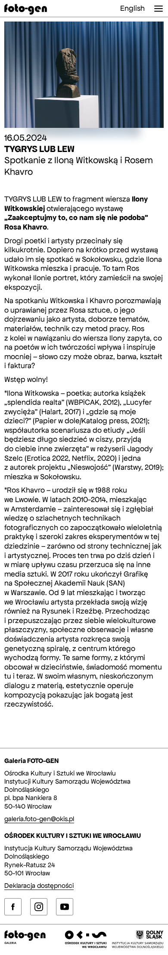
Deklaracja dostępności (39, 885)
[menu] (158, 8)
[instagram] (38, 906)
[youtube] (64, 906)
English (132, 8)
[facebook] (13, 906)
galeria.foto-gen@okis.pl (39, 818)
